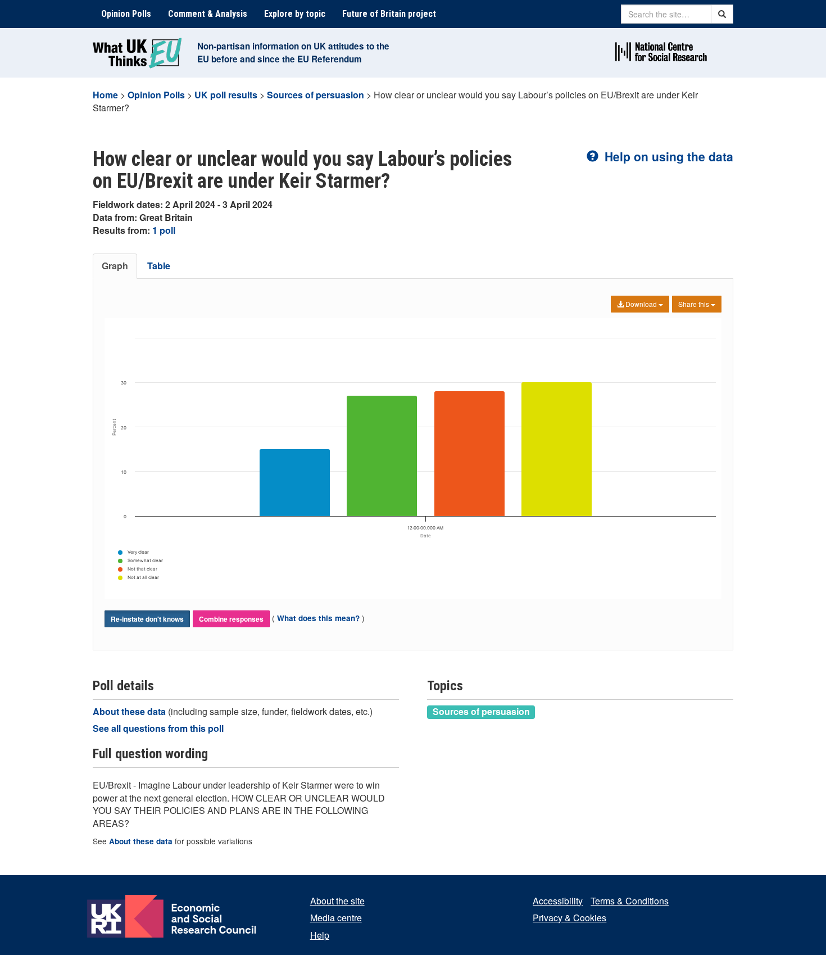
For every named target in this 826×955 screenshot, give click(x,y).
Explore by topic (294, 13)
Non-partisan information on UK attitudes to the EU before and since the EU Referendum (293, 52)
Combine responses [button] (231, 619)
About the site (337, 900)
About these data (130, 711)
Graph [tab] (115, 265)
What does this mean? (318, 618)
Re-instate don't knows (147, 619)
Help (319, 935)
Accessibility (558, 900)
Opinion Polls (126, 13)
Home (105, 94)
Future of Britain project (389, 13)
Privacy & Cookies (569, 917)
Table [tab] (158, 265)
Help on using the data (667, 156)
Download (641, 304)
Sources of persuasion (315, 94)
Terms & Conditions (630, 900)
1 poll (163, 230)
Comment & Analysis (207, 13)
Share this (694, 304)
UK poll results (225, 94)
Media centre (336, 917)
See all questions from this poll (158, 728)
